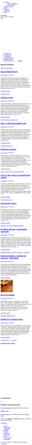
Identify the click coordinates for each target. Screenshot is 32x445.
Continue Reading (5, 91)
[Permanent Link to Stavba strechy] (5, 94)
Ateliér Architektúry (12, 3)
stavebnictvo (7, 434)
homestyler (7, 9)
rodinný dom (7, 427)
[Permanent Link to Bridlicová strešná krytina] (8, 316)
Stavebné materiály (9, 58)
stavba (5, 426)
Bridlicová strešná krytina (12, 319)
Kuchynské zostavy (9, 203)
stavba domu (4, 75)
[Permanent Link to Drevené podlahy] (7, 291)
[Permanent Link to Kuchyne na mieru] (6, 145)
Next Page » (14, 340)
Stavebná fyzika (8, 59)
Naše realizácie (11, 5)
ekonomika (7, 439)
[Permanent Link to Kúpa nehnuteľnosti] (6, 68)
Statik (5, 8)
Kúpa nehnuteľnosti (9, 72)
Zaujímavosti (7, 53)
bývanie (6, 431)
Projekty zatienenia (6, 414)
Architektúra (7, 56)
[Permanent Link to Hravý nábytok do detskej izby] (9, 120)
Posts (5, 12)
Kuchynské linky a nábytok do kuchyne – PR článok (13, 257)
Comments (7, 11)
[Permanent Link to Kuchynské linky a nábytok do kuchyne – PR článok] (15, 252)
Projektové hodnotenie (6, 408)
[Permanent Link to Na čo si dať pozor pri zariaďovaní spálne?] (12, 171)
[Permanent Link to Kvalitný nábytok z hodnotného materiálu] (12, 225)
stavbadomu (4, 15)
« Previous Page (5, 340)
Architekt (6, 2)
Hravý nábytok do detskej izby (13, 123)
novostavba (7, 433)
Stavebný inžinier (8, 6)
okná (5, 436)
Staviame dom (7, 55)
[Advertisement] (16, 35)
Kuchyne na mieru (8, 149)
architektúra (7, 429)
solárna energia (8, 437)
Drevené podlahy (8, 295)
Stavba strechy (7, 97)
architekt (6, 430)
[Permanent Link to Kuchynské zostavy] (6, 200)
